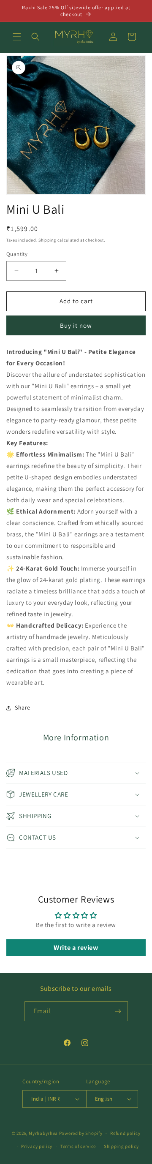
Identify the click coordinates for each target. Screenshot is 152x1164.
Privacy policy (36, 1146)
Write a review (76, 947)
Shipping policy (121, 1146)
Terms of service (78, 1146)
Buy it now (76, 325)
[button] (17, 36)
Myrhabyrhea (43, 1133)
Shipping (47, 240)
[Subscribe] (118, 1011)
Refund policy (125, 1133)
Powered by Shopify (81, 1133)
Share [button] (22, 707)
